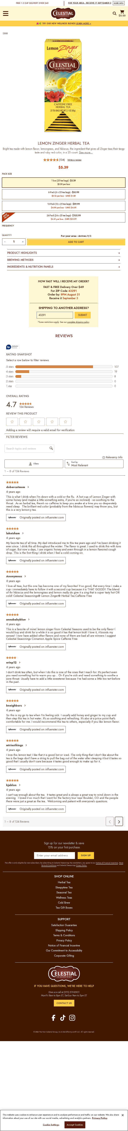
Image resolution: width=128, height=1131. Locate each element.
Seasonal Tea (64, 892)
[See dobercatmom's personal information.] (28, 487)
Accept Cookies (75, 1124)
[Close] (122, 1115)
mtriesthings (14, 745)
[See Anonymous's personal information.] (25, 576)
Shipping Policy (64, 930)
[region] (64, 1120)
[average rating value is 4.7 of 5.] (51, 160)
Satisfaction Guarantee (64, 925)
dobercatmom (15, 487)
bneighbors (14, 705)
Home (5, 33)
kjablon (11, 785)
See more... (86, 152)
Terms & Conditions (64, 935)
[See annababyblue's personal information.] (28, 619)
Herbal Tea (64, 882)
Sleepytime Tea (64, 887)
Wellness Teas (64, 898)
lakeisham (13, 533)
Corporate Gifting (64, 956)
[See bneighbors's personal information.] (25, 705)
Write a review (75, 160)
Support (64, 919)
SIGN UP (86, 855)
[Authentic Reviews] (13, 346)
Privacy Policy (64, 940)
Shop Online (64, 876)
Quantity (7, 235)
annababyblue (16, 619)
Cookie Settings (51, 1124)
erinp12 (11, 662)
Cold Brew (64, 903)
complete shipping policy (78, 322)
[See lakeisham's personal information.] (22, 533)
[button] (12, 422)
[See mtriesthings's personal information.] (26, 745)
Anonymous (14, 576)
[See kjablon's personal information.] (19, 785)
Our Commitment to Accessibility (64, 950)
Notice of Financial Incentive (107, 862)
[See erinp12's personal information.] (19, 662)
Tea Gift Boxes (64, 908)
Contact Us (64, 1003)
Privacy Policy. (81, 865)
